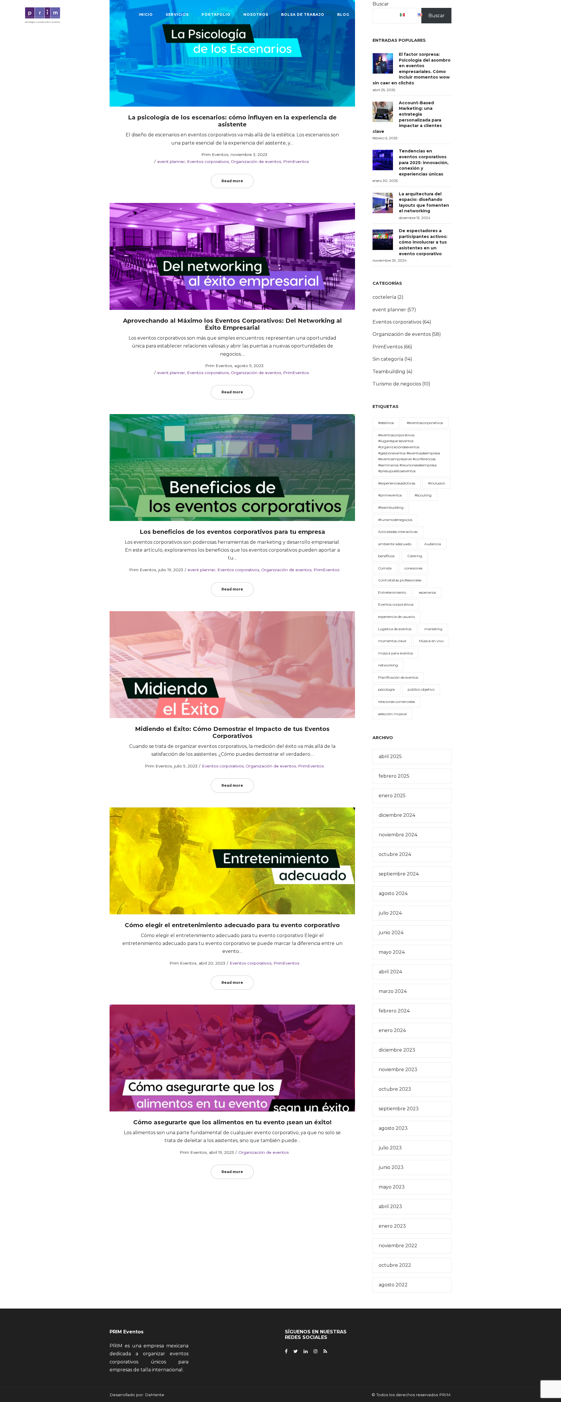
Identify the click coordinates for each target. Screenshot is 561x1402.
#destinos (386, 423)
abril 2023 (390, 1206)
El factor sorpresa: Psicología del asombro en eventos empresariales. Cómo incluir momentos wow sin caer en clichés (412, 69)
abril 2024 (390, 971)
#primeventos (390, 495)
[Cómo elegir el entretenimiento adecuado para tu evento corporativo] (232, 861)
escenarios (427, 592)
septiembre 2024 (399, 874)
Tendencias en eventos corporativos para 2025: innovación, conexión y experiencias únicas (424, 162)
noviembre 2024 (398, 835)
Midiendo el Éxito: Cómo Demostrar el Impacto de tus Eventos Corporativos (232, 732)
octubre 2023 (395, 1089)
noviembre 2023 (398, 1069)
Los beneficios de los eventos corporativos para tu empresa (232, 531)
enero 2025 (392, 795)
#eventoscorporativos (425, 423)
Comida (385, 568)
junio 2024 (391, 932)
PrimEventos (296, 161)
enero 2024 (392, 1030)
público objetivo (421, 689)
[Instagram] (316, 1351)
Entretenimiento (392, 592)
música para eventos (395, 653)
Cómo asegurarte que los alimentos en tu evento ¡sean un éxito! (232, 1122)
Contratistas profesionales (399, 580)
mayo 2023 (392, 1187)
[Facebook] (286, 1351)
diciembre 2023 (397, 1050)
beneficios (386, 556)
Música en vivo (431, 641)
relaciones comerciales (396, 701)
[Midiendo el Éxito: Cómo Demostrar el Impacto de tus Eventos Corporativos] (232, 664)
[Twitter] (295, 1351)
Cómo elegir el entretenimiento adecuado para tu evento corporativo (232, 925)
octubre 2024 (395, 854)
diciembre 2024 (397, 815)
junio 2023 (391, 1167)
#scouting (423, 495)
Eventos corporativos (208, 161)
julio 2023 (390, 1148)
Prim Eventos (212, 154)
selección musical (392, 714)
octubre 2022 (395, 1265)
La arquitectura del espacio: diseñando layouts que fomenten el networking (424, 202)
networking (388, 665)
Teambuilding (389, 371)
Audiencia (432, 544)
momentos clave (392, 641)
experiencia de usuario (396, 616)
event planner (171, 161)
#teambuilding (391, 507)
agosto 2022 (393, 1285)
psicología (386, 689)
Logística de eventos (394, 629)
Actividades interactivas (398, 531)
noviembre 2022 (398, 1245)
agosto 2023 (393, 1128)
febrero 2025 (394, 776)
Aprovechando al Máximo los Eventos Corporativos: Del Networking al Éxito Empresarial (232, 324)
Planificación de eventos (398, 677)
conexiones (413, 568)
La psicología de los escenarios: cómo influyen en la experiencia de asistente (232, 121)
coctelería (384, 297)
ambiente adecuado (394, 544)
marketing (433, 629)
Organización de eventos (256, 161)
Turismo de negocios (397, 384)
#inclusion (436, 483)
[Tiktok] (325, 1351)
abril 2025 (390, 756)
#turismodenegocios (395, 519)
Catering (414, 556)
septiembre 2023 (399, 1108)
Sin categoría (388, 359)
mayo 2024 (392, 952)
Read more (232, 181)
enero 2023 (392, 1226)
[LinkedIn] (306, 1351)
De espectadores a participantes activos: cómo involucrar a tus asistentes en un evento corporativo (423, 242)
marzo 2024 (393, 991)
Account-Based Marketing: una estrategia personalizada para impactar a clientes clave (407, 117)
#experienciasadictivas (396, 483)
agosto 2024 (393, 893)
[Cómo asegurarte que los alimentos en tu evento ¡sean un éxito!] (232, 1058)
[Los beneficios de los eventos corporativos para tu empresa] (232, 467)
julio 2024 (390, 913)
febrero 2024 (394, 1011)
